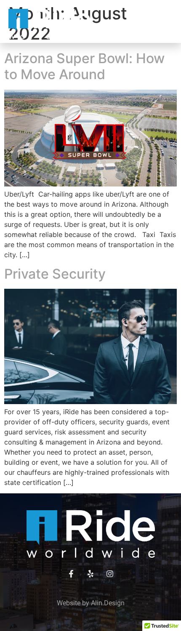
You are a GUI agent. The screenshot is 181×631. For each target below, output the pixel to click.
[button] (165, 24)
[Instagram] (109, 573)
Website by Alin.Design (91, 603)
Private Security (55, 274)
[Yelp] (90, 573)
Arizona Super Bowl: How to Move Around (84, 66)
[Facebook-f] (71, 573)
